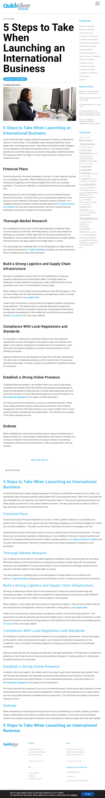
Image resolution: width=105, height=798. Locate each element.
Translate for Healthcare (88, 73)
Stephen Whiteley (12, 85)
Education (82, 80)
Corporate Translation (86, 151)
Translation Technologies (88, 40)
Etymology (92, 161)
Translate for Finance (87, 69)
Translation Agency (86, 222)
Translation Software (87, 236)
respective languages (16, 397)
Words (81, 247)
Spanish (83, 210)
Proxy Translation (85, 204)
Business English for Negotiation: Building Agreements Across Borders (89, 122)
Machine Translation (86, 59)
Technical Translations (87, 213)
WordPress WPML (86, 245)
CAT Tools (83, 147)
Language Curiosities (87, 26)
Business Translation (87, 142)
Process (87, 200)
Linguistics (85, 178)
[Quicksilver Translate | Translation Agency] (17, 9)
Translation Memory (85, 230)
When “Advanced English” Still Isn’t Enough (90, 99)
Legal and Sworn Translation (89, 56)
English (83, 161)
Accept (88, 794)
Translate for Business (87, 53)
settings (74, 795)
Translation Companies (84, 225)
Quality (83, 207)
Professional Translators (88, 202)
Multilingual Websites (87, 197)
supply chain (33, 297)
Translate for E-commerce (89, 43)
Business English (84, 137)
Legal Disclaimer (72, 772)
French (90, 164)
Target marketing (36, 249)
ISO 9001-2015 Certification (77, 781)
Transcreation (84, 76)
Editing (90, 159)
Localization (83, 188)
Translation (88, 218)
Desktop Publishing (85, 157)
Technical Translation (87, 66)
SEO (89, 207)
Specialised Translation (87, 46)
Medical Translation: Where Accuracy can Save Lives (89, 92)
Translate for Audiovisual (88, 36)
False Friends (83, 164)
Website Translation (88, 241)
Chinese (90, 147)
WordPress (93, 243)
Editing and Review (86, 50)
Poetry (81, 200)
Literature (92, 181)
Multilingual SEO (85, 195)
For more (15, 315)
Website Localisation (86, 29)
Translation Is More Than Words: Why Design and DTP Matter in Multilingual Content (90, 113)
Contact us (70, 776)
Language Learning (86, 63)
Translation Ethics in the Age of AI (90, 106)
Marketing (92, 192)
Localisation (88, 184)
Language (85, 166)
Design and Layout (86, 33)
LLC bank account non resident (83, 539)
